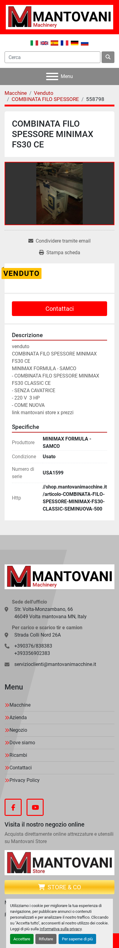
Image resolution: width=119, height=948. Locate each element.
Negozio (18, 730)
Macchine (20, 705)
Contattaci (59, 308)
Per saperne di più (77, 939)
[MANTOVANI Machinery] (59, 576)
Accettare (21, 939)
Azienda (18, 717)
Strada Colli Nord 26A (37, 635)
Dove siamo (22, 742)
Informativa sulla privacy (60, 929)
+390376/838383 (33, 646)
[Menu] (52, 76)
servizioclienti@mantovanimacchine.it (55, 664)
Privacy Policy (24, 780)
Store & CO (64, 887)
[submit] (108, 57)
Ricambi (18, 755)
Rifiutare (46, 939)
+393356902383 (32, 653)
